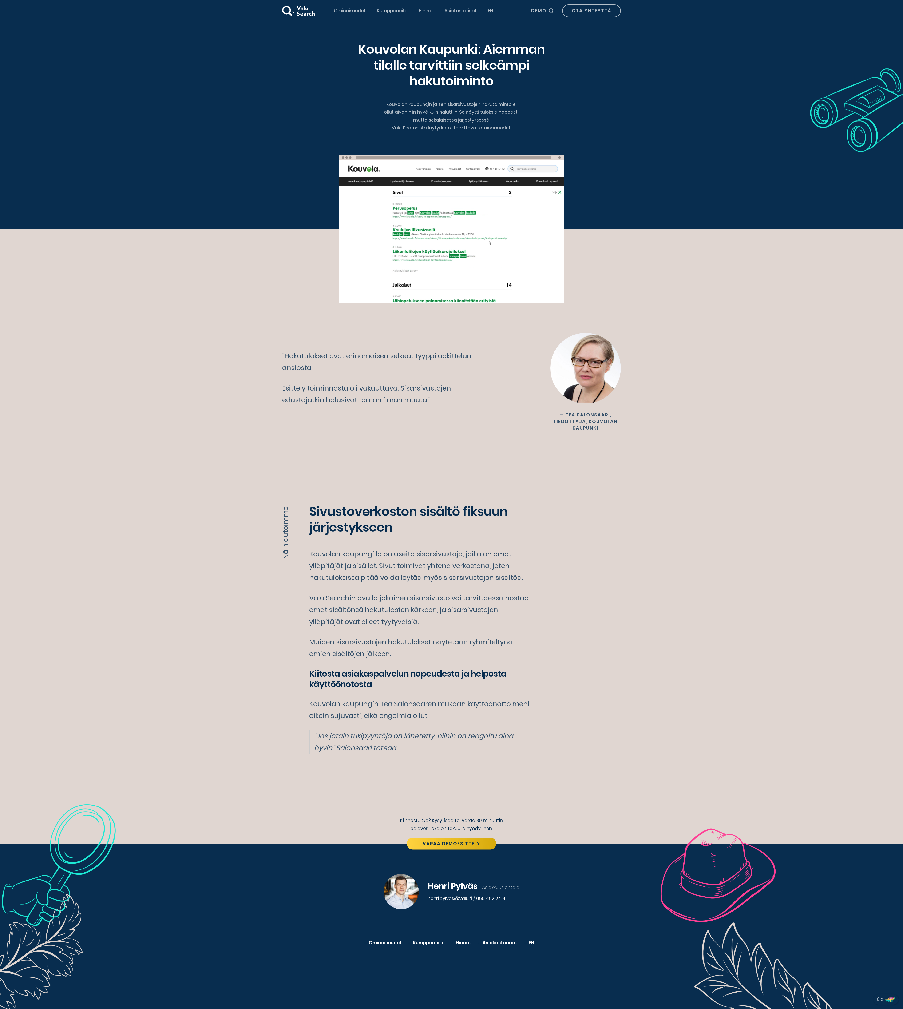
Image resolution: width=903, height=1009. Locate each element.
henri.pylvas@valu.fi (450, 898)
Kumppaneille (392, 11)
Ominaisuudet (350, 11)
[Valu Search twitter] (451, 985)
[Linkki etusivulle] (298, 11)
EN (490, 11)
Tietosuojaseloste (476, 966)
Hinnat (426, 11)
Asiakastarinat (460, 11)
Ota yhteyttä (591, 11)
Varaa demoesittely (452, 843)
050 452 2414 (491, 898)
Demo (539, 11)
